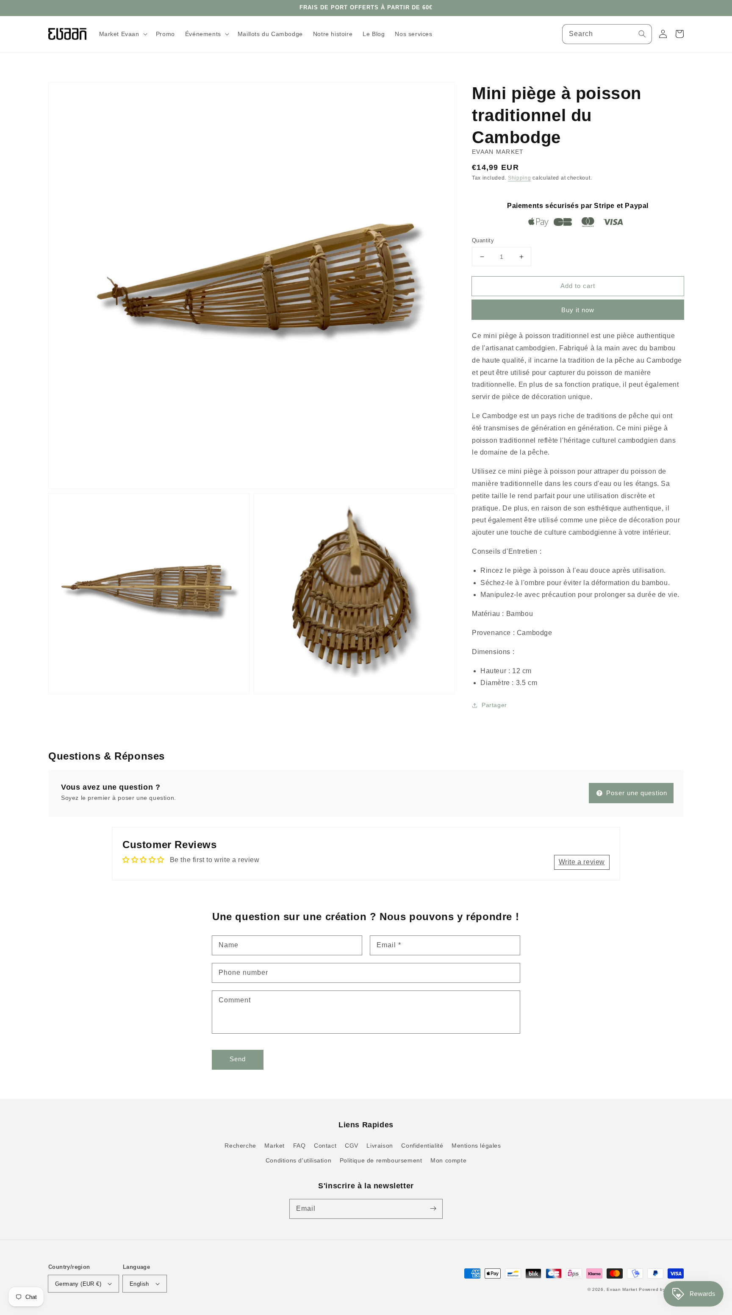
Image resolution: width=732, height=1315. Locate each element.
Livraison (379, 1145)
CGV (351, 1145)
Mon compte (448, 1160)
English (139, 1284)
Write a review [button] (582, 862)
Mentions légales (476, 1145)
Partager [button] (494, 705)
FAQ (299, 1145)
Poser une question (635, 792)
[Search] (642, 34)
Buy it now (577, 309)
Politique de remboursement (381, 1160)
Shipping (519, 178)
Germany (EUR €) (78, 1284)
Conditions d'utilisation (298, 1160)
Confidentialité (422, 1145)
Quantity (483, 240)
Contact (325, 1145)
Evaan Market (623, 1289)
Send (238, 1059)
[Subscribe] (433, 1208)
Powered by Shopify (661, 1289)
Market (274, 1145)
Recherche (240, 1145)
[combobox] (607, 34)
